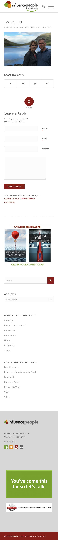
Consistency (10, 335)
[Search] (42, 6)
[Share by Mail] (47, 84)
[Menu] (49, 6)
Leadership (9, 377)
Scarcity (8, 350)
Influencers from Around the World (20, 372)
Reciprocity (9, 345)
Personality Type (12, 387)
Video (7, 396)
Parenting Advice (12, 382)
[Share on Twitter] (23, 84)
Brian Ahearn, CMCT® (42, 27)
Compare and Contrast (15, 325)
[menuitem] (42, 6)
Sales (7, 392)
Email (44, 139)
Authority (8, 320)
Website (45, 148)
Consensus (9, 330)
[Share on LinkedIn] (35, 84)
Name (44, 129)
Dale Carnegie (11, 367)
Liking (7, 340)
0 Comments (24, 27)
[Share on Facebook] (10, 84)
